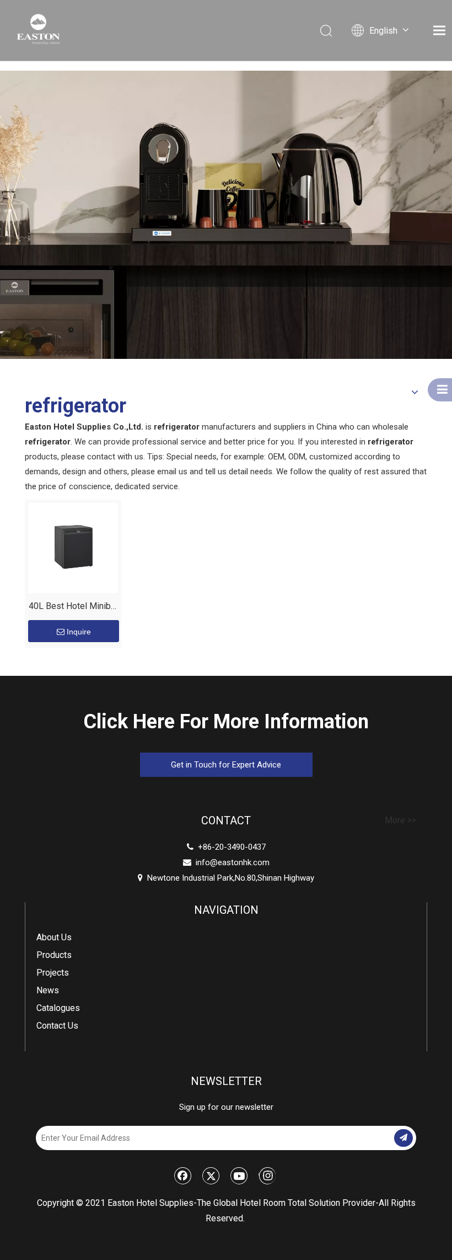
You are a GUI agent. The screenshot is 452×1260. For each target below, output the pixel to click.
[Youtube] (239, 1175)
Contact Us (57, 1025)
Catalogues (58, 1008)
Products (54, 955)
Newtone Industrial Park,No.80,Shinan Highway (226, 878)
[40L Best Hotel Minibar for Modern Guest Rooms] (73, 547)
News (47, 990)
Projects (52, 972)
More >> (400, 820)
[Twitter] (211, 1175)
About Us (54, 937)
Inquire (79, 631)
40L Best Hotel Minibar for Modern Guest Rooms (73, 608)
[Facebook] (183, 1175)
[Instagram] (267, 1175)
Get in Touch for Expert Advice (226, 765)
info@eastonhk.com (233, 862)
